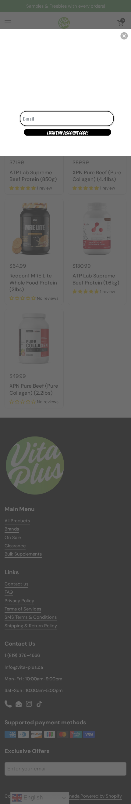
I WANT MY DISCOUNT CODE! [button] (67, 132)
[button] (124, 35)
